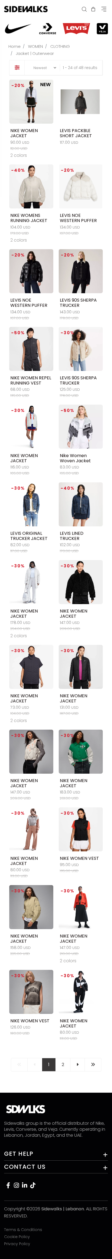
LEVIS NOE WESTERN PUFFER (78, 218)
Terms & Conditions (23, 1229)
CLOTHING (60, 46)
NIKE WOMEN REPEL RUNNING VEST (30, 380)
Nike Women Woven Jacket (75, 458)
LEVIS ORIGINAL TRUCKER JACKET (29, 536)
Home (14, 46)
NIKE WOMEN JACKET (24, 133)
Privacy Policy (17, 1243)
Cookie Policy (17, 1236)
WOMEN (35, 46)
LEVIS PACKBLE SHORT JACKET (76, 133)
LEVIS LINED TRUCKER (71, 536)
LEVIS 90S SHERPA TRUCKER (78, 302)
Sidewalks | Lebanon (62, 1209)
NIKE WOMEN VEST (79, 858)
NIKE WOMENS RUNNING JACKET (28, 218)
